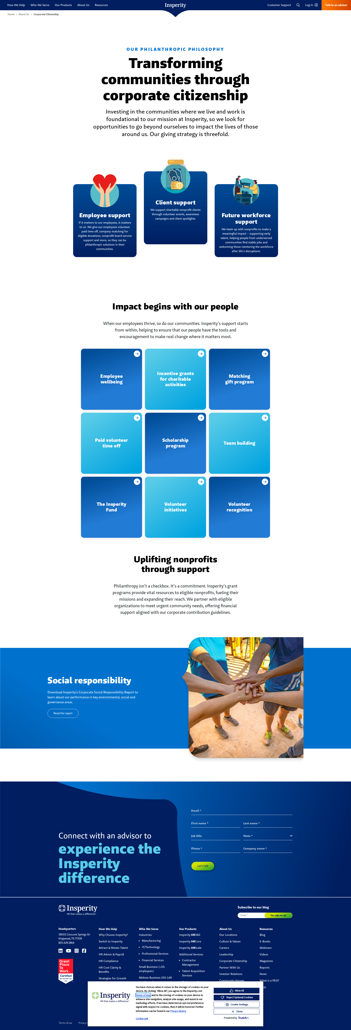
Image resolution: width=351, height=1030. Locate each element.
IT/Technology (151, 947)
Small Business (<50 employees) (152, 969)
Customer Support (279, 5)
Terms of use (65, 1023)
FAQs (263, 987)
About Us (83, 5)
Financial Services (153, 960)
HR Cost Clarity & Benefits (110, 970)
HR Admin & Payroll (111, 954)
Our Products (63, 5)
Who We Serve (40, 5)
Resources (101, 5)
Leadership (226, 954)
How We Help (16, 5)
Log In (309, 5)
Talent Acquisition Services (193, 973)
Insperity (189, 935)
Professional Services (155, 954)
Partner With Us (229, 967)
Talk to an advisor (336, 5)
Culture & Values (230, 941)
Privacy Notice (178, 1011)
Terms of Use (143, 995)
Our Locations (228, 935)
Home (11, 14)
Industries (145, 935)
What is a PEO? (269, 980)
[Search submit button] (319, 2)
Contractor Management (190, 962)
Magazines (266, 961)
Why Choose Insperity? (113, 935)
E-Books (265, 941)
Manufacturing (151, 941)
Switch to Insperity (110, 941)
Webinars (266, 948)
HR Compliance (108, 961)
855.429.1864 (66, 942)
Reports (265, 967)
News (263, 974)
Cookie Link (142, 1018)
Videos (264, 954)
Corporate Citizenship (233, 961)
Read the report (63, 713)
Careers (224, 948)
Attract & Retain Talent (113, 948)
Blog (262, 935)
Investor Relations (230, 974)
